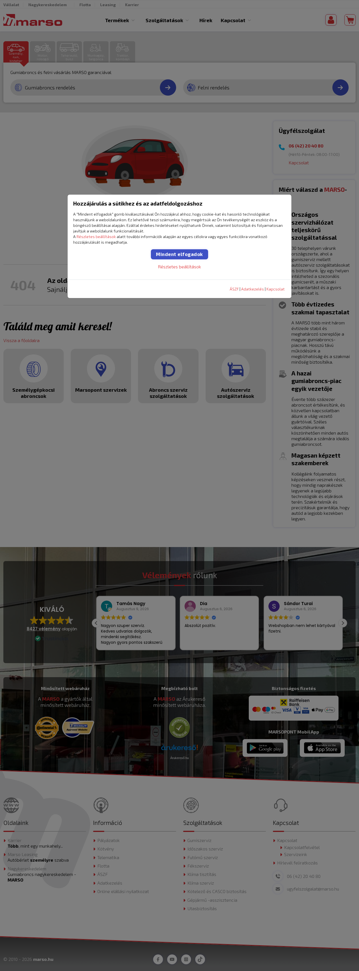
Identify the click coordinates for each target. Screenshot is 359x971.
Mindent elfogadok (179, 254)
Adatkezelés (252, 289)
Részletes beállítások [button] (96, 236)
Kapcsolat (275, 289)
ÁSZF (234, 289)
